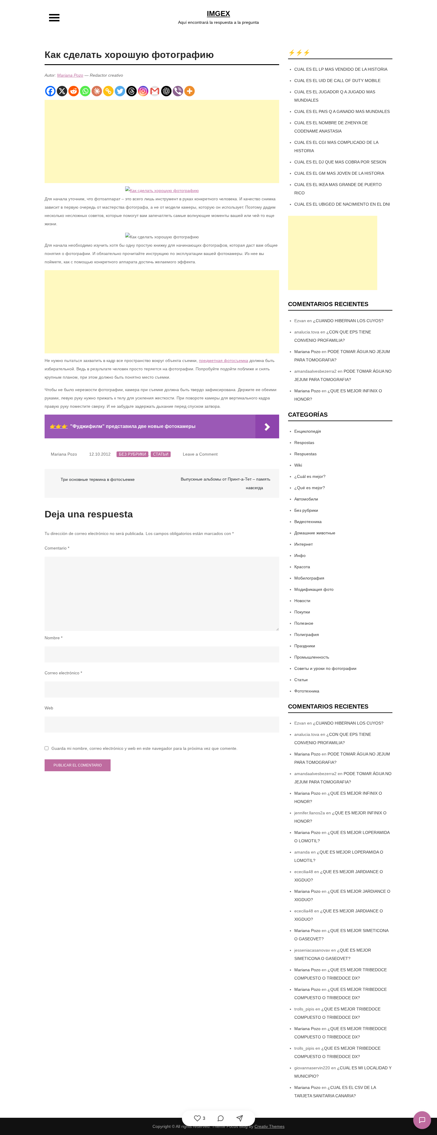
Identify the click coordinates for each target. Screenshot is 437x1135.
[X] (62, 91)
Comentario (57, 548)
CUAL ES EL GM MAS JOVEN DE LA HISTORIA (339, 173)
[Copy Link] (108, 91)
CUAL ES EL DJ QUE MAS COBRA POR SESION (340, 162)
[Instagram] (143, 91)
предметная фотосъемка (223, 360)
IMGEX (218, 14)
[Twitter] (120, 91)
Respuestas (305, 453)
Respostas (304, 442)
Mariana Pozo (70, 75)
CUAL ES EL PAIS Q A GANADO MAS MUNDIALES (342, 111)
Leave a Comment (200, 454)
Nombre (53, 637)
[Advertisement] (162, 141)
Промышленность (311, 657)
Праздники (304, 645)
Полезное (303, 623)
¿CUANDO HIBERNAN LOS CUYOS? (348, 320)
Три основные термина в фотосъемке (98, 479)
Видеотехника (308, 521)
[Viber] (178, 91)
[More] (189, 91)
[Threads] (131, 91)
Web (49, 708)
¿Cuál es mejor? (310, 476)
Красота (302, 566)
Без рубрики (132, 454)
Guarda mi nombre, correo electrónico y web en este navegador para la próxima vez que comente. (144, 748)
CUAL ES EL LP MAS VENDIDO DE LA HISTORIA (340, 69)
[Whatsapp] (85, 91)
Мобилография (309, 578)
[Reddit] (73, 91)
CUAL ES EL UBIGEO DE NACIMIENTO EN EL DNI (342, 204)
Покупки (302, 612)
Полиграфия (306, 634)
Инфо (300, 555)
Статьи (160, 454)
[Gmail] (155, 91)
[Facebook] (50, 91)
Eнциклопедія (307, 431)
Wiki (298, 465)
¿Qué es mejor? (309, 487)
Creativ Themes (269, 1126)
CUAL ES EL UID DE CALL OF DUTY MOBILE (337, 80)
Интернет (303, 544)
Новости (302, 600)
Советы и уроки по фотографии (325, 668)
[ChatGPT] (166, 91)
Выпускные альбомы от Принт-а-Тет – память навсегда (225, 483)
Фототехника (306, 691)
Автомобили (306, 499)
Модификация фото (314, 589)
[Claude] (97, 91)
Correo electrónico (63, 672)
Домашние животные (314, 532)
